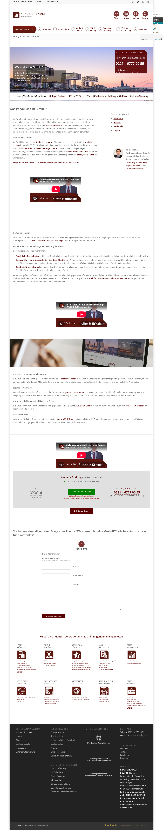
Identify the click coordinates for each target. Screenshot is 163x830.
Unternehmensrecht (135, 168)
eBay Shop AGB (104, 665)
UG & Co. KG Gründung (23, 665)
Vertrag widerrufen (24, 732)
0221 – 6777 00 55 (52, 2)
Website (76, 584)
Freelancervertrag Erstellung (80, 699)
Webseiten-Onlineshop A (106, 661)
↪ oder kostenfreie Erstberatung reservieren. (81, 498)
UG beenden (130, 697)
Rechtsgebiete (26, 2)
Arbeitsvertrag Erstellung (79, 697)
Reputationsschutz (134, 165)
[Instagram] (147, 1)
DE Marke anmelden (50, 661)
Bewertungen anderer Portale (81, 669)
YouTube (124, 748)
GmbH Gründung (21, 663)
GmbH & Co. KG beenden (134, 703)
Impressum (21, 748)
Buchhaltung (103, 697)
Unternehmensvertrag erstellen (26, 697)
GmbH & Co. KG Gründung (24, 667)
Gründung (130, 162)
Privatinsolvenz (57, 732)
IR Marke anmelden (50, 665)
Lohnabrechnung (104, 701)
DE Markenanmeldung (60, 784)
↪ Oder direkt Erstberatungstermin (128, 73)
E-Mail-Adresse (78, 575)
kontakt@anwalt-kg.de (136, 735)
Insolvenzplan (57, 744)
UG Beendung (57, 780)
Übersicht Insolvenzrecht (61, 755)
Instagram (124, 758)
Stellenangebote (23, 744)
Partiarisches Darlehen (134, 663)
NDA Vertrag (20, 701)
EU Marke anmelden (50, 663)
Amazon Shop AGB (105, 663)
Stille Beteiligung (132, 661)
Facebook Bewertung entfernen (81, 667)
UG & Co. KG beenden (133, 701)
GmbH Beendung (58, 776)
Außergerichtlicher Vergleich (63, 740)
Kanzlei (16, 2)
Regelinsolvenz (57, 736)
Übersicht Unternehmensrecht (64, 791)
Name (76, 566)
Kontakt (38, 2)
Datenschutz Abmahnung (51, 701)
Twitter (123, 751)
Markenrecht (141, 162)
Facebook (124, 755)
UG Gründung (21, 661)
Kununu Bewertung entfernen (80, 665)
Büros (18, 740)
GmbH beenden (131, 699)
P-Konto (54, 748)
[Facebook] (128, 1)
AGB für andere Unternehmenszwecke (106, 668)
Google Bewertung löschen (80, 661)
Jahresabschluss (104, 699)
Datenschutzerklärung (25, 751)
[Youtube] (142, 1)
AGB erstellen (21, 699)
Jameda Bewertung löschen (80, 663)
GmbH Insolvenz (58, 751)
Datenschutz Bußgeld (50, 703)
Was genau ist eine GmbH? (26, 36)
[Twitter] (137, 1)
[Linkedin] (133, 1)
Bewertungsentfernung (61, 788)
